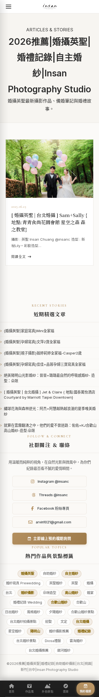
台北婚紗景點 (26, 641)
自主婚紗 (71, 573)
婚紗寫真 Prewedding (23, 583)
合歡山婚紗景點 (82, 612)
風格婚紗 (33, 612)
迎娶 (48, 622)
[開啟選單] (8, 6)
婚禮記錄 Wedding (27, 602)
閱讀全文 (18, 257)
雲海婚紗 (76, 641)
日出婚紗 (11, 612)
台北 (9, 593)
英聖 (74, 583)
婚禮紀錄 (84, 631)
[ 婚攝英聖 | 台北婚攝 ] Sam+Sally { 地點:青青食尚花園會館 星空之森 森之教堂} (49, 222)
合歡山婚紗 (59, 602)
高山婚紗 (71, 593)
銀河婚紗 (63, 650)
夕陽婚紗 (55, 612)
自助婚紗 (49, 573)
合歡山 (81, 602)
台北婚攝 (82, 622)
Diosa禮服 (53, 641)
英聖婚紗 (55, 583)
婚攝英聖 (27, 573)
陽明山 (35, 631)
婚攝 (90, 583)
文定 (64, 622)
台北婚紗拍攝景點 (23, 622)
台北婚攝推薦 (38, 650)
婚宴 (90, 593)
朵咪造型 (49, 593)
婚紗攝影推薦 (59, 631)
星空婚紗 (14, 631)
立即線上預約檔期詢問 (52, 538)
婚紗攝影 (27, 593)
